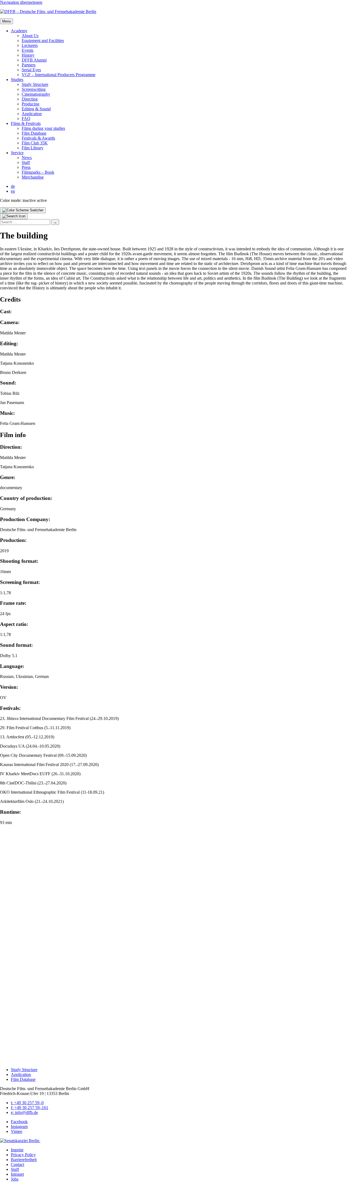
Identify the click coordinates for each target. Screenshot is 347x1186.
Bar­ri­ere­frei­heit (24, 1159)
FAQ (26, 118)
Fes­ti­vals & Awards (38, 138)
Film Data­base (34, 133)
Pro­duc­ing (30, 104)
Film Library (32, 148)
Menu (6, 21)
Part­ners (29, 65)
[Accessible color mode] (23, 210)
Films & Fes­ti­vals (26, 123)
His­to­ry (28, 55)
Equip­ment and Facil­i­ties (43, 40)
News (27, 157)
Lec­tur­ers (30, 45)
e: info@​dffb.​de (24, 1112)
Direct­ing (30, 99)
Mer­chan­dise (33, 177)
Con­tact (17, 1164)
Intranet (17, 1174)
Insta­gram (19, 1126)
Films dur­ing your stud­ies (43, 128)
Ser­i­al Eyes (31, 69)
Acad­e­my (19, 30)
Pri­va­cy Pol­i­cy (23, 1154)
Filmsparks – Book (38, 172)
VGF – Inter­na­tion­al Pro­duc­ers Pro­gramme (58, 74)
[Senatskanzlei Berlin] (20, 1140)
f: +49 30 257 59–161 (29, 1107)
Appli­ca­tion (32, 113)
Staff (26, 162)
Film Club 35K (35, 143)
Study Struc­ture (35, 84)
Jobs (14, 1179)
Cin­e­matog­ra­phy (36, 94)
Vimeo (16, 1131)
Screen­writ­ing (34, 89)
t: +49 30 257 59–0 (27, 1102)
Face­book (19, 1121)
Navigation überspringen (21, 2)
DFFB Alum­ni (34, 60)
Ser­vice (17, 152)
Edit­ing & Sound (36, 108)
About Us (30, 35)
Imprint (17, 1150)
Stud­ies (17, 79)
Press (26, 167)
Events (27, 50)
